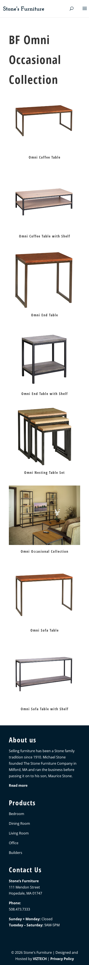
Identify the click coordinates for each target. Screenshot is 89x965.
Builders (15, 852)
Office (13, 843)
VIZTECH (40, 958)
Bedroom (16, 813)
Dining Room (19, 823)
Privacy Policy (62, 958)
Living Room (19, 833)
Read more (18, 785)
